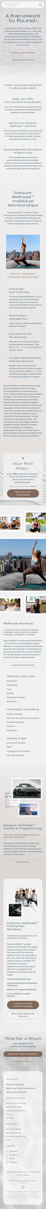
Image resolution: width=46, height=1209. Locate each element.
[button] (40, 5)
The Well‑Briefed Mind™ (16, 1110)
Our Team (10, 1118)
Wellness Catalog (13, 1133)
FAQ (7, 1140)
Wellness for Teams (14, 1107)
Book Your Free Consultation (23, 493)
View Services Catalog (23, 665)
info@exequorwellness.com (17, 1172)
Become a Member (14, 1129)
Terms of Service (23, 1175)
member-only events (21, 347)
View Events (23, 862)
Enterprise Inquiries (16, 1092)
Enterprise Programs (23, 60)
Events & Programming (15, 1136)
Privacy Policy (35, 1172)
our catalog (37, 371)
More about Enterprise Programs (23, 1014)
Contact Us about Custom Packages (23, 1004)
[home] (11, 5)
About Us (10, 1114)
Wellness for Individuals (16, 1103)
